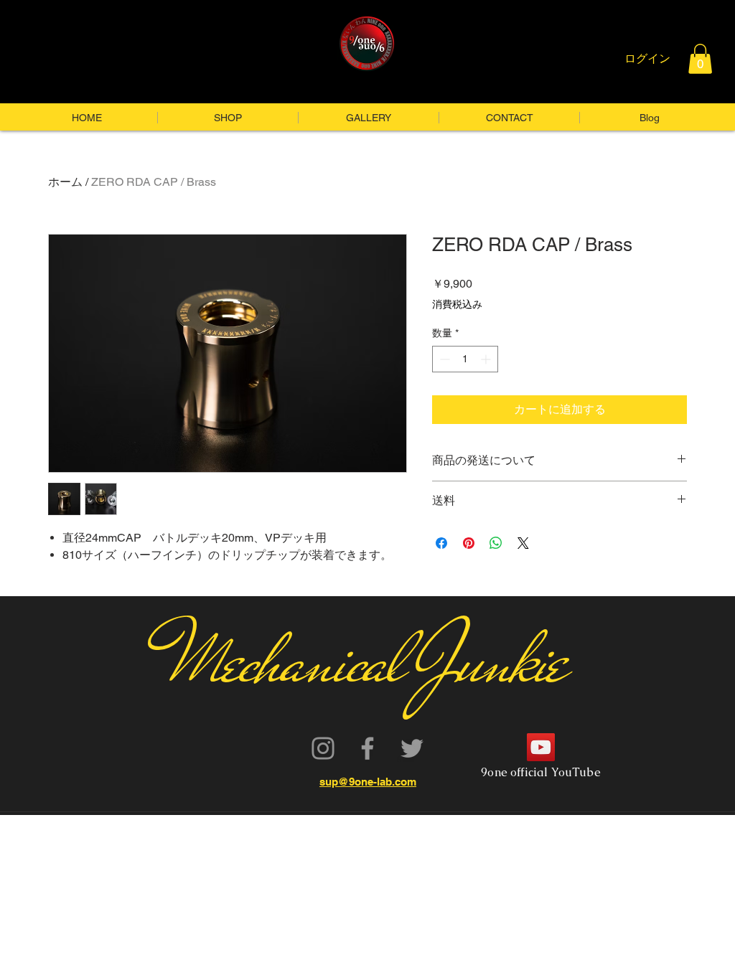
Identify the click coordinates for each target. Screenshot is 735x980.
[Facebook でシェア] (441, 543)
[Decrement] (443, 359)
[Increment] (487, 359)
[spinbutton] (465, 359)
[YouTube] (541, 747)
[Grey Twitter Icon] (412, 748)
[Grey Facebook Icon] (367, 748)
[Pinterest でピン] (468, 543)
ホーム (65, 182)
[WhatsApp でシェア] (496, 543)
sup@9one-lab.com (367, 782)
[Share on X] (523, 543)
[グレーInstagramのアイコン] (323, 748)
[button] (700, 59)
